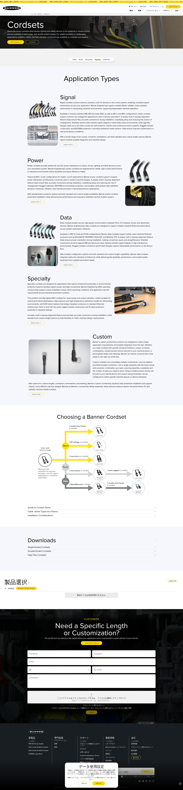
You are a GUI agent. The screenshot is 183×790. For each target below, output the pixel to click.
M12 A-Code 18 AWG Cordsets (38, 747)
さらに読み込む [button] (91, 593)
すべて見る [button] (32, 741)
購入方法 (143, 6)
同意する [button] (98, 783)
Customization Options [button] (91, 643)
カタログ (83, 749)
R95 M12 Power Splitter (36, 744)
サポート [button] (167, 10)
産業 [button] (140, 10)
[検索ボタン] (163, 7)
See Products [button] (15, 42)
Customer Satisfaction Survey (89, 755)
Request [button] (9, 603)
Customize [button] (32, 42)
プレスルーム (110, 757)
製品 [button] (131, 10)
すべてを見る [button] (109, 741)
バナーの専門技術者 (87, 759)
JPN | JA (133, 6)
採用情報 (134, 744)
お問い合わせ (84, 752)
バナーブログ (110, 744)
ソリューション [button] (152, 10)
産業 (55, 744)
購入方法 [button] (136, 757)
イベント (109, 750)
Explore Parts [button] (68, 144)
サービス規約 (123, 708)
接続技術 (40, 14)
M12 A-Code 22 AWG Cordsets (39, 750)
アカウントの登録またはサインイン (90, 744)
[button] (91, 507)
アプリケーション (60, 740)
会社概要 (134, 754)
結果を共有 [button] (173, 581)
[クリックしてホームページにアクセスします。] (11, 8)
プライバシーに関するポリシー (94, 705)
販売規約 (134, 750)
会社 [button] (177, 10)
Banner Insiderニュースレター (116, 747)
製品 (35, 14)
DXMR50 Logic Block (35, 754)
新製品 (108, 754)
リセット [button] (172, 607)
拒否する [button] (84, 783)
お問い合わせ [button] (173, 6)
